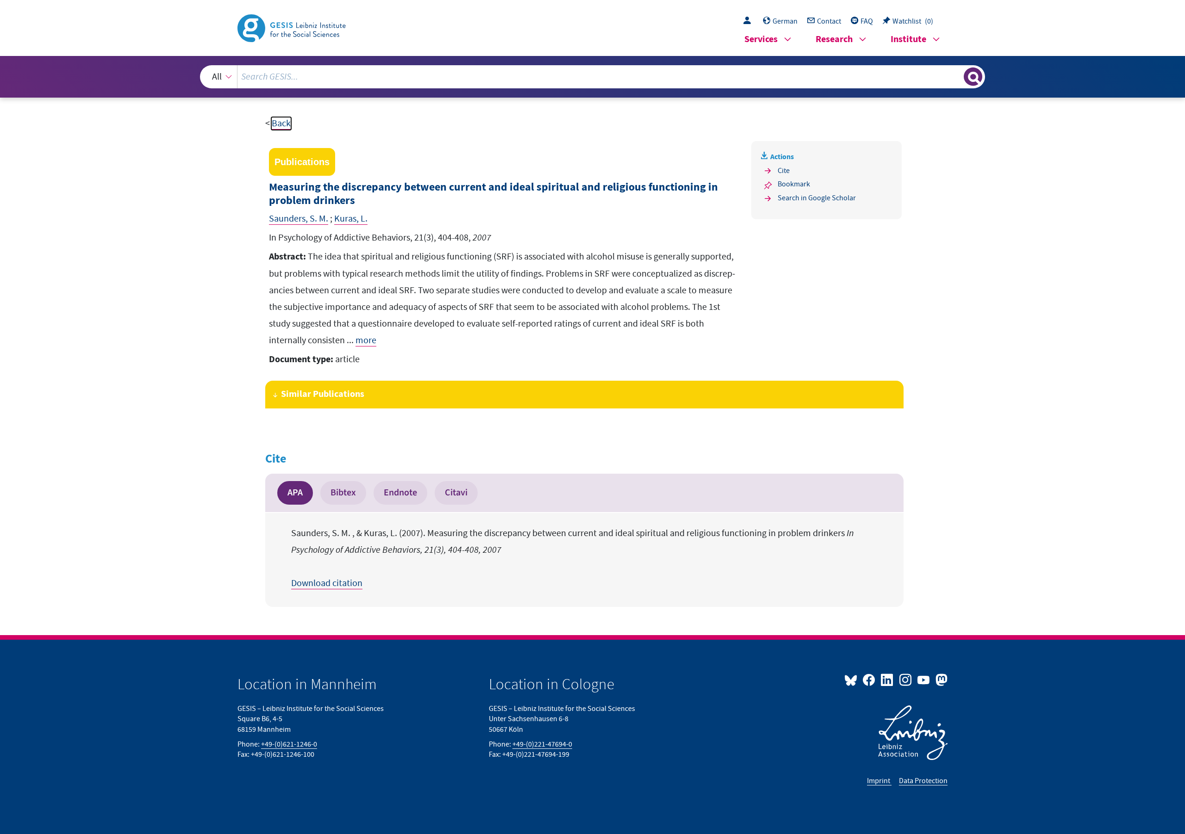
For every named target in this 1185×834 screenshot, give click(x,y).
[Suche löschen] (956, 76)
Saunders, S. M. (298, 219)
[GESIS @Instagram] (906, 679)
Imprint (879, 780)
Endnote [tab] (400, 492)
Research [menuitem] (834, 39)
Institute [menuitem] (908, 39)
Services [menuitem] (761, 39)
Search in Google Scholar (817, 198)
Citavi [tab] (456, 492)
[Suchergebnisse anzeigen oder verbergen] (973, 76)
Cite (784, 170)
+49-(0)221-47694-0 (542, 744)
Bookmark (794, 184)
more (366, 340)
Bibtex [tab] (343, 492)
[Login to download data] (749, 21)
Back (281, 123)
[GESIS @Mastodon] (940, 679)
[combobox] (593, 77)
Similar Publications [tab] (322, 394)
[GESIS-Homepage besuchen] (292, 27)
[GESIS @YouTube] (924, 679)
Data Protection (923, 780)
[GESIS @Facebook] (870, 679)
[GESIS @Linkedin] (888, 679)
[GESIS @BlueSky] (853, 679)
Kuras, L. (351, 219)
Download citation (326, 583)
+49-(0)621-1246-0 (289, 744)
